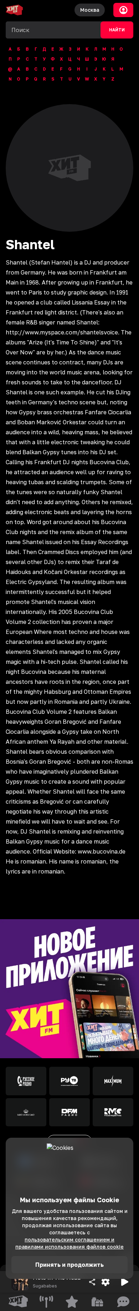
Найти (117, 29)
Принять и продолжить (69, 1264)
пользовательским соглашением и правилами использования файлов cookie (69, 1243)
